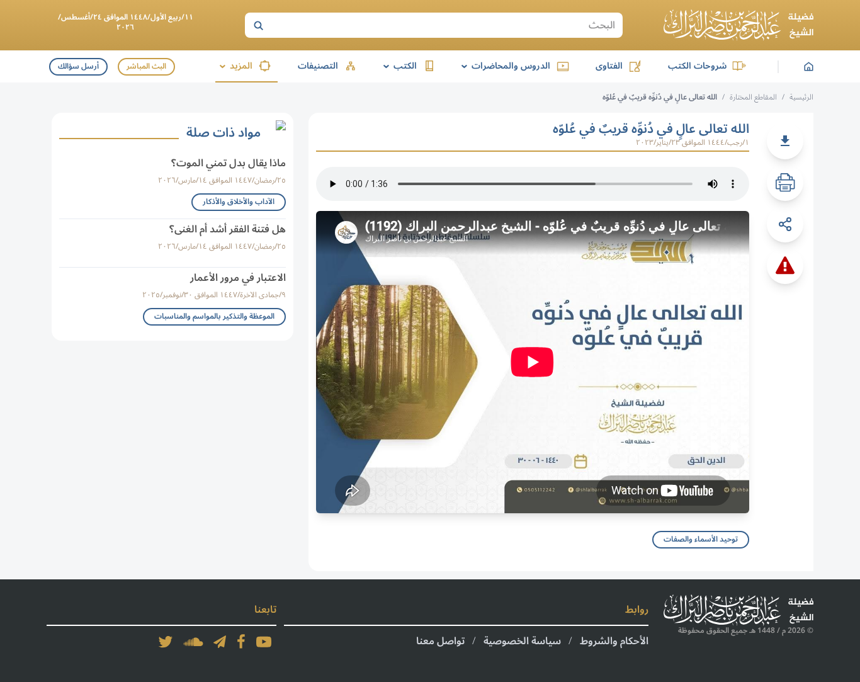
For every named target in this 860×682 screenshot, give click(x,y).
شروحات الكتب (697, 66)
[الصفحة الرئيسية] (738, 25)
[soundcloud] (193, 641)
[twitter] (165, 642)
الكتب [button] (398, 66)
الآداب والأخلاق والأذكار (238, 202)
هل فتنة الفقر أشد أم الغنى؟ (227, 229)
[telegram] (219, 641)
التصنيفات (318, 66)
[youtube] (263, 641)
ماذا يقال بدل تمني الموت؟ (228, 163)
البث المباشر (146, 66)
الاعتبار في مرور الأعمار (238, 277)
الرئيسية (801, 97)
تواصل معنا (440, 641)
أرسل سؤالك (78, 66)
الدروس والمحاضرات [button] (503, 66)
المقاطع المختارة (753, 97)
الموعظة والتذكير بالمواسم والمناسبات (214, 316)
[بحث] (258, 25)
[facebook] (241, 641)
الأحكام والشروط (614, 641)
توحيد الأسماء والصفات (701, 539)
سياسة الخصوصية (522, 641)
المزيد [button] (233, 66)
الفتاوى (609, 66)
